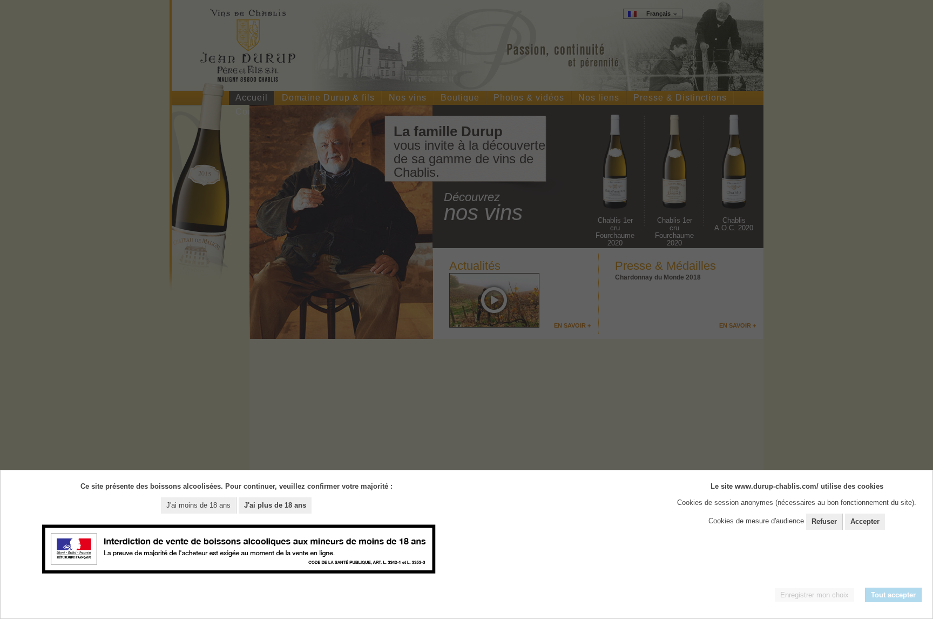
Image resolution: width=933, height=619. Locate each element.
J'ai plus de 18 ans (275, 505)
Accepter (865, 521)
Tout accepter (893, 595)
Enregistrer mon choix (814, 595)
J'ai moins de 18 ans (198, 505)
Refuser (824, 521)
